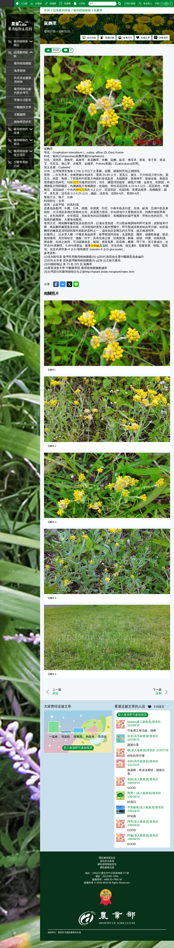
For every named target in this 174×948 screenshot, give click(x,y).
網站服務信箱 (107, 867)
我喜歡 (65, 736)
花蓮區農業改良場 (73, 932)
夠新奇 (90, 736)
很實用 (78, 736)
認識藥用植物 (61, 10)
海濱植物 (19, 70)
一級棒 (53, 736)
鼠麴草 (98, 10)
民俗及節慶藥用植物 (22, 79)
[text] (102, 4)
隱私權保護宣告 (107, 857)
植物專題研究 (22, 121)
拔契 (159, 693)
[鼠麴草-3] (107, 485)
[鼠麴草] (103, 145)
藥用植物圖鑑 (22, 63)
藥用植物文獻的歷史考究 (22, 90)
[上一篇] (48, 692)
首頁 (47, 10)
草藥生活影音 (22, 100)
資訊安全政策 (107, 861)
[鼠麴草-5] (107, 637)
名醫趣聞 (19, 114)
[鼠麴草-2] (107, 409)
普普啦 (102, 736)
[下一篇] (166, 692)
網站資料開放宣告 (107, 864)
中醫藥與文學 (22, 107)
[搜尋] (119, 3)
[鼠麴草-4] (107, 561)
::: (1, 3)
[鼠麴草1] (107, 333)
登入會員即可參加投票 (78, 747)
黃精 (55, 693)
